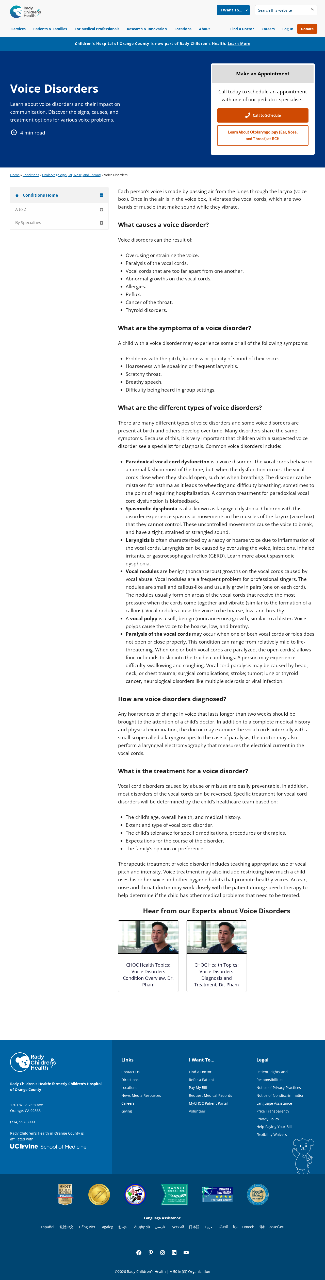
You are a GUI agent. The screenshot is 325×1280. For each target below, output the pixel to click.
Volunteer (197, 1111)
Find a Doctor (242, 28)
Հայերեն (142, 1226)
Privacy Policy (267, 1119)
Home (15, 175)
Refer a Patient (201, 1079)
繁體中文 (66, 1226)
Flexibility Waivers (271, 1134)
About (204, 28)
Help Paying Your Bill (274, 1126)
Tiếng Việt (86, 1226)
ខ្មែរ (235, 1226)
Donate (307, 28)
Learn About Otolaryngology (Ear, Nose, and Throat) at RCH (263, 135)
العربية (210, 1226)
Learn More (239, 43)
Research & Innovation (147, 28)
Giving (126, 1111)
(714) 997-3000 (22, 1121)
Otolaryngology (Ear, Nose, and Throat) (71, 175)
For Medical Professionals (97, 28)
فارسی (160, 1226)
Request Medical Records (210, 1095)
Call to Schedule (266, 115)
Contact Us (130, 1071)
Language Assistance (274, 1103)
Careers (268, 28)
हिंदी (262, 1226)
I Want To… (231, 9)
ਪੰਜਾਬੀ (223, 1226)
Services (18, 28)
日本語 (194, 1226)
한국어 (123, 1226)
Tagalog (106, 1226)
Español (47, 1226)
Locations (182, 28)
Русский (177, 1226)
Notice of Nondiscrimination (280, 1095)
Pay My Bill (198, 1087)
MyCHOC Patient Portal (208, 1103)
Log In (287, 28)
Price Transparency (272, 1111)
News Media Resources (141, 1095)
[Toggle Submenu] (101, 195)
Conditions (31, 175)
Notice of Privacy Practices (278, 1087)
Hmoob (248, 1226)
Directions (130, 1079)
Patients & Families (50, 28)
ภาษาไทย (276, 1226)
